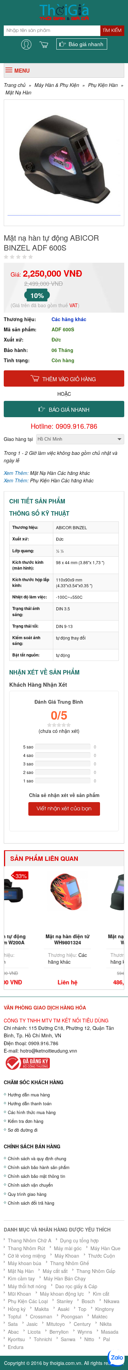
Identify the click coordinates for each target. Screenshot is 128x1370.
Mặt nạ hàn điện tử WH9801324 (38, 939)
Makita (41, 1309)
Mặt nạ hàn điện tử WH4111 (101, 939)
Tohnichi (43, 1339)
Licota (34, 1331)
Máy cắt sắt (55, 1270)
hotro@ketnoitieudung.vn (47, 1050)
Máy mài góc (68, 1248)
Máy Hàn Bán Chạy (65, 1278)
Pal (106, 1339)
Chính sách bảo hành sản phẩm (38, 1167)
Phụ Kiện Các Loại (28, 1301)
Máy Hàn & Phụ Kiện (56, 84)
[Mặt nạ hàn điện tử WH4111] (101, 890)
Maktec (100, 1316)
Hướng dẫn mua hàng (29, 1095)
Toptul (14, 1316)
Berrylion (59, 1331)
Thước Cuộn (101, 1255)
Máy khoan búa (24, 1263)
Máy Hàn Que (105, 1248)
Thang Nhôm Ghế (69, 1263)
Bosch (88, 1301)
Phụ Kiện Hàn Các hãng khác (62, 480)
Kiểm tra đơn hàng (25, 1121)
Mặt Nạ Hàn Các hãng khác (60, 472)
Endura (16, 1347)
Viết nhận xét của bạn (64, 809)
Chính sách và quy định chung (37, 1158)
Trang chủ (15, 84)
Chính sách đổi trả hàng (31, 1203)
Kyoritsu (16, 1339)
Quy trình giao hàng (27, 1194)
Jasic (32, 1323)
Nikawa (111, 1301)
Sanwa (68, 1339)
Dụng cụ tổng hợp (79, 1240)
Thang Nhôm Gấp (95, 1270)
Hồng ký (17, 1309)
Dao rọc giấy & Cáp (76, 1286)
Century (82, 1323)
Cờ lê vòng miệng (27, 1255)
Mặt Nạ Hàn (18, 92)
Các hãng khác (69, 319)
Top (82, 1309)
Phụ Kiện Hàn (103, 84)
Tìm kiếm (112, 31)
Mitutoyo (55, 1323)
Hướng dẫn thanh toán (30, 1103)
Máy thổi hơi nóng (27, 1286)
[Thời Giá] (64, 11)
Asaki (63, 1309)
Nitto (89, 1339)
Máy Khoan (67, 1255)
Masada (109, 1331)
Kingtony (104, 1309)
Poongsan (72, 1316)
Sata (13, 1323)
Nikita (106, 1323)
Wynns (84, 1331)
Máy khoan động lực (62, 1293)
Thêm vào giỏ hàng (69, 379)
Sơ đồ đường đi (23, 1130)
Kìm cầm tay (21, 1278)
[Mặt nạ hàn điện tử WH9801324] (38, 890)
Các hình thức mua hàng (32, 1112)
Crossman (41, 1316)
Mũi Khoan (19, 1293)
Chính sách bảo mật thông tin (36, 1176)
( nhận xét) (59, 730)
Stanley (65, 1301)
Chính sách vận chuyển (30, 1185)
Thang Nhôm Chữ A (29, 1240)
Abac (13, 1331)
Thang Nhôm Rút (26, 1248)
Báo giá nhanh (86, 44)
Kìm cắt (101, 1293)
